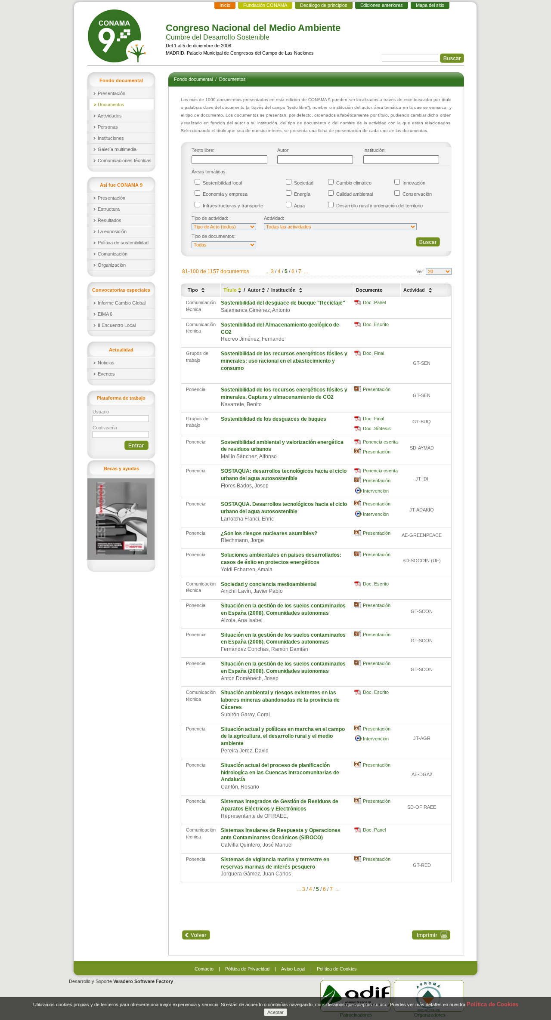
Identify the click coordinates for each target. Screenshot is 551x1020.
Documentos (111, 104)
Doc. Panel (374, 302)
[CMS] (118, 36)
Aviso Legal (293, 968)
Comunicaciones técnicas (125, 160)
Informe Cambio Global (121, 302)
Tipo (193, 290)
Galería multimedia (117, 149)
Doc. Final (373, 353)
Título (230, 290)
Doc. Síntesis (377, 428)
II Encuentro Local (117, 325)
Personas (108, 126)
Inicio (225, 5)
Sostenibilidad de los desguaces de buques (273, 419)
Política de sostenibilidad (123, 242)
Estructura (109, 209)
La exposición (112, 231)
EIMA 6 (105, 314)
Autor (255, 290)
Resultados (109, 220)
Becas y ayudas (121, 468)
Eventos (106, 373)
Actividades (110, 115)
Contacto (204, 968)
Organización (112, 265)
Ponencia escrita (380, 441)
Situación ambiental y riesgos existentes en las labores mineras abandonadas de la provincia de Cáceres (280, 700)
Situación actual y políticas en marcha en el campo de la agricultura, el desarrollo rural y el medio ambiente (283, 736)
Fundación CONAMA (265, 5)
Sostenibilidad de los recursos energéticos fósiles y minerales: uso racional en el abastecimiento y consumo (284, 361)
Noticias (106, 362)
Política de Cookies (337, 968)
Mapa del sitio (430, 5)
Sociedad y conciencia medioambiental (268, 584)
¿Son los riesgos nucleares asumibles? (269, 533)
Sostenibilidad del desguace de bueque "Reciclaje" (283, 303)
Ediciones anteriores (381, 5)
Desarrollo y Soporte (121, 981)
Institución (284, 290)
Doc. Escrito (376, 324)
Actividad (414, 290)
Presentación (111, 93)
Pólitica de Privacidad (247, 968)
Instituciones (111, 138)
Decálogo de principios (323, 5)
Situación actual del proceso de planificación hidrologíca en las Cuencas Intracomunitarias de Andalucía (280, 772)
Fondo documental (194, 79)
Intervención (376, 490)
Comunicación (112, 253)
